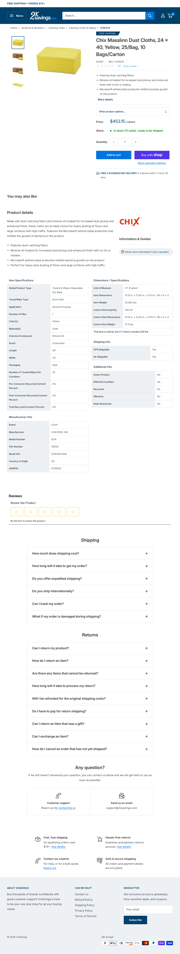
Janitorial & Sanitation (32, 27)
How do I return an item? (50, 660)
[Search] (149, 16)
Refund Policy (83, 899)
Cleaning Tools (57, 27)
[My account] (163, 16)
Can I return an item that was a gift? (58, 724)
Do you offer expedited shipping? (57, 578)
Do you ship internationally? (53, 591)
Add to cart (114, 155)
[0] (170, 16)
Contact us (81, 894)
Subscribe (135, 920)
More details (105, 99)
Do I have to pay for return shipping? (59, 711)
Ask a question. (161, 251)
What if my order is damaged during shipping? (66, 616)
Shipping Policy (84, 905)
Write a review (130, 66)
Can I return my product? (50, 648)
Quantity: (102, 142)
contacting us (66, 808)
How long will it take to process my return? (63, 686)
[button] (170, 16)
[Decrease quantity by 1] (114, 142)
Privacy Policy (84, 910)
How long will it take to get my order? (59, 566)
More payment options (152, 163)
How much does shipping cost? (55, 553)
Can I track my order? (48, 604)
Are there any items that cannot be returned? (65, 673)
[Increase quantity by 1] (135, 142)
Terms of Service (86, 916)
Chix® (99, 61)
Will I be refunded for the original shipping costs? (69, 698)
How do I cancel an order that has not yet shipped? (69, 749)
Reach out (50, 868)
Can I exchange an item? (50, 736)
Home (14, 27)
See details (58, 846)
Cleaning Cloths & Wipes (82, 27)
